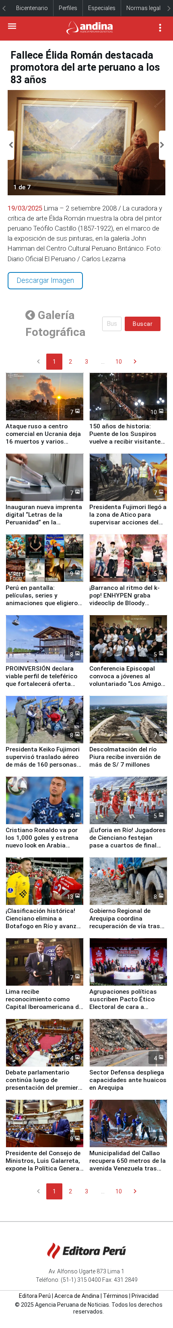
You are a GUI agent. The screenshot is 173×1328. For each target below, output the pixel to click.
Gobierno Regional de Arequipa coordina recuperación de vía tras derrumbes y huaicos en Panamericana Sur (124, 926)
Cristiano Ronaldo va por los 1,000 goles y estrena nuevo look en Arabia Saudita (42, 842)
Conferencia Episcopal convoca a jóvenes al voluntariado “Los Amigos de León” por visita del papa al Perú (127, 684)
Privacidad (145, 1296)
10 (118, 361)
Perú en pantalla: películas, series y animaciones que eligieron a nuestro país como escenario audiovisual (43, 603)
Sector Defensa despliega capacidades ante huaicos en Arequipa (128, 1080)
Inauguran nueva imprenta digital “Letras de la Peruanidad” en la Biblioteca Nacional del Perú (44, 522)
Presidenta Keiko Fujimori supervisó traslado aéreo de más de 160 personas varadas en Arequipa (43, 761)
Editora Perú (35, 1296)
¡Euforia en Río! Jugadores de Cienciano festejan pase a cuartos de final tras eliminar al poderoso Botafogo (127, 845)
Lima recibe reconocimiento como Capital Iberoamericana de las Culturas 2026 (44, 1003)
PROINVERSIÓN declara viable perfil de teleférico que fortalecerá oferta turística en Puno (41, 680)
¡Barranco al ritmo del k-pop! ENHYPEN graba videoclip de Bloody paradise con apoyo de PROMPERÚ (124, 603)
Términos (115, 1296)
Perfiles (68, 8)
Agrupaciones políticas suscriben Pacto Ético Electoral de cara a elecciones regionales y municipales (123, 1007)
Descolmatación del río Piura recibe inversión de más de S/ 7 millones (125, 757)
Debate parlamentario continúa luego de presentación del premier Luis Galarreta (42, 1084)
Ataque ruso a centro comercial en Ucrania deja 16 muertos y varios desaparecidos (43, 438)
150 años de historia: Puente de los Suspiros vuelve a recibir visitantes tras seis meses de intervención (126, 441)
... (103, 361)
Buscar (142, 324)
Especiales (101, 8)
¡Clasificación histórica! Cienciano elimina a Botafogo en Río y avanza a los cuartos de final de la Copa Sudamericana (44, 926)
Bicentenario (32, 8)
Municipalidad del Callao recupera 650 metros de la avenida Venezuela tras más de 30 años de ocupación (127, 1168)
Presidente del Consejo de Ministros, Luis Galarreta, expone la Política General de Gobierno (43, 1165)
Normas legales (146, 8)
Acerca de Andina (76, 1296)
